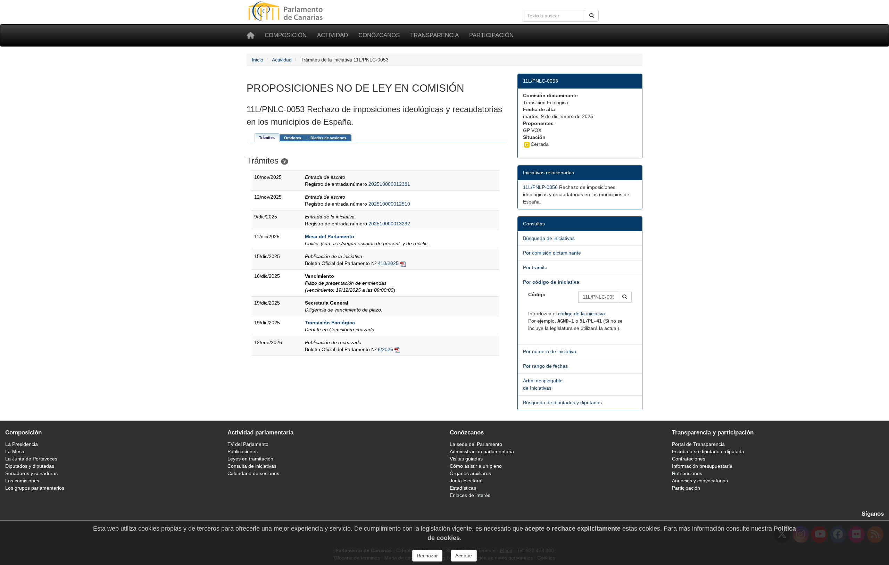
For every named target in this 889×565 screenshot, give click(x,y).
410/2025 (388, 263)
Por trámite (535, 267)
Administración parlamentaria (482, 451)
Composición (286, 35)
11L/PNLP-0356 (540, 187)
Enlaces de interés (470, 495)
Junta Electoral (466, 480)
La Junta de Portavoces (31, 459)
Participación (491, 35)
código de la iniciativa (581, 313)
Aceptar (463, 555)
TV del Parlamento (247, 444)
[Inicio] (250, 35)
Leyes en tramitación (250, 459)
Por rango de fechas (545, 366)
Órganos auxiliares (470, 473)
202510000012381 (389, 184)
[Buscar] (592, 16)
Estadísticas (463, 488)
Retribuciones (687, 473)
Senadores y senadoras (31, 473)
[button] (625, 297)
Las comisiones (22, 480)
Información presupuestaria (702, 466)
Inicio (257, 60)
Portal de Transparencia (698, 444)
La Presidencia (21, 444)
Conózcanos (379, 35)
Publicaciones (242, 451)
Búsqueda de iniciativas (549, 238)
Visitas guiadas (466, 459)
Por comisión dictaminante (552, 253)
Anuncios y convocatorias (700, 480)
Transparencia (434, 35)
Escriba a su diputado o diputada (708, 451)
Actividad (332, 35)
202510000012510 (389, 204)
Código (537, 294)
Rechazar (427, 555)
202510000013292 (389, 223)
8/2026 (385, 349)
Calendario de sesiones (253, 473)
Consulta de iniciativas (251, 466)
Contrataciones (688, 459)
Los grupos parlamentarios (34, 488)
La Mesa (14, 451)
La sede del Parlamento (476, 444)
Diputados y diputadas (29, 466)
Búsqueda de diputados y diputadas (562, 402)
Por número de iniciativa (549, 351)
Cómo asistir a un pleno (476, 466)
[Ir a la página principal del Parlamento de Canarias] (286, 11)
